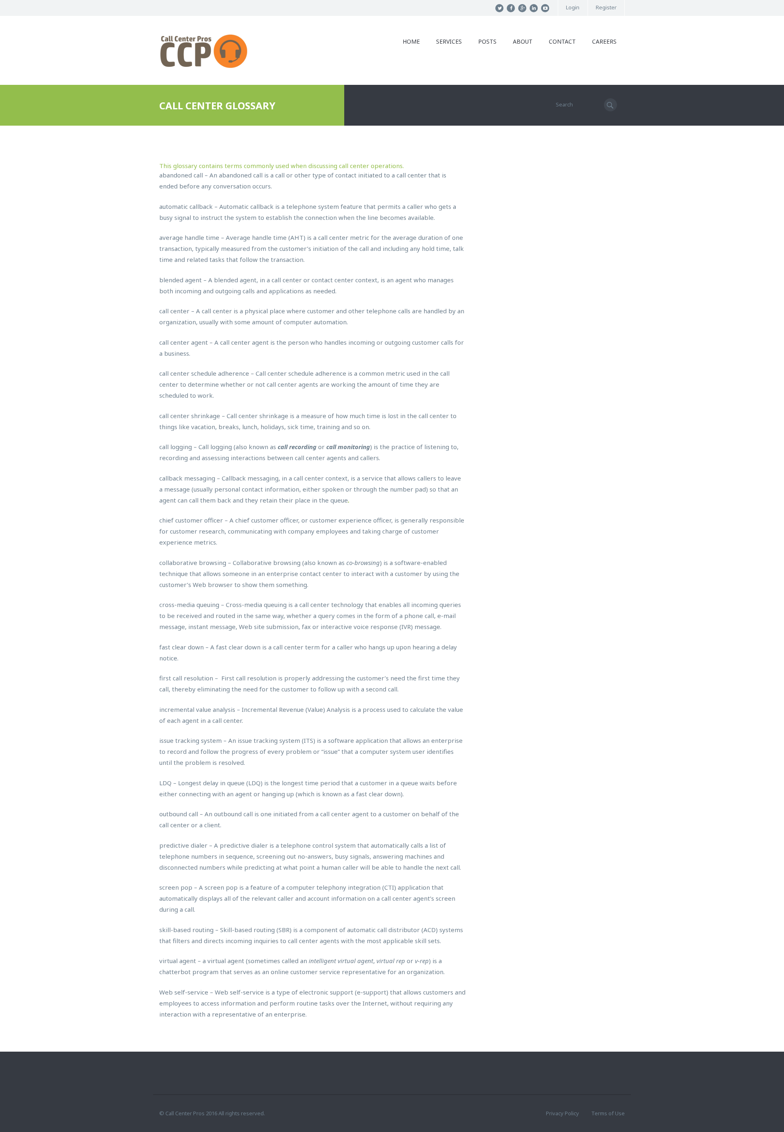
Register (606, 7)
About (522, 41)
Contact (562, 41)
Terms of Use (608, 1113)
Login (572, 7)
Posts (487, 41)
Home (411, 41)
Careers (604, 41)
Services (449, 41)
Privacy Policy (562, 1113)
